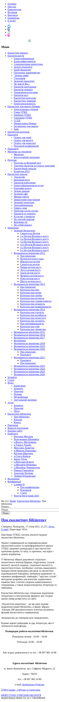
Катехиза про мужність (32, 304)
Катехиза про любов (31, 295)
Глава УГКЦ (20, 112)
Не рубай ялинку (23, 225)
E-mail (4, 529)
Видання (12, 12)
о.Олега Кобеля (22, 456)
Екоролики (20, 385)
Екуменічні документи (26, 126)
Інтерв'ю (12, 377)
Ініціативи (13, 227)
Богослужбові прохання (26, 157)
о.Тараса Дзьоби (22, 445)
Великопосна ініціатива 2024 (29, 368)
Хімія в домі (20, 208)
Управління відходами (26, 92)
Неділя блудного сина (32, 258)
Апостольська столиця (26, 109)
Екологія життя (16, 55)
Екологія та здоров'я (24, 213)
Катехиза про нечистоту (33, 318)
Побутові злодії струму (26, 211)
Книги (17, 422)
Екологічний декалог (25, 168)
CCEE (17, 120)
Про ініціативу (28, 256)
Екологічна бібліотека (19, 414)
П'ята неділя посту (30, 278)
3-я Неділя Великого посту (34, 242)
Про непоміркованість (32, 323)
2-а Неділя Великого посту (34, 239)
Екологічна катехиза (18, 132)
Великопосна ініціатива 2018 (29, 343)
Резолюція (25, 490)
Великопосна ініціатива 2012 (29, 253)
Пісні (17, 411)
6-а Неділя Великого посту (34, 250)
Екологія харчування (25, 86)
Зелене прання (21, 191)
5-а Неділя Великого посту (34, 247)
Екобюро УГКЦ (22, 115)
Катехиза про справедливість (35, 301)
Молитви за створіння (19, 151)
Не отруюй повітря (24, 219)
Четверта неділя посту (32, 275)
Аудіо (11, 402)
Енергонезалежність (25, 103)
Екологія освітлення (24, 182)
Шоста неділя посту (30, 281)
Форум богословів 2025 (26, 495)
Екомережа (13, 18)
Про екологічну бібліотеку (23, 520)
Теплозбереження (23, 205)
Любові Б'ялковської (25, 476)
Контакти (13, 15)
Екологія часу (21, 95)
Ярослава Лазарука (24, 447)
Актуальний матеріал (25, 399)
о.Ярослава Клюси (24, 462)
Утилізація (19, 78)
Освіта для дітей (22, 137)
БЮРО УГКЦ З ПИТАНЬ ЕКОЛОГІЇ (21, 695)
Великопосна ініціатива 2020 (29, 349)
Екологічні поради (17, 174)
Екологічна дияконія (25, 101)
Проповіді (13, 148)
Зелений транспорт (24, 81)
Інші (16, 129)
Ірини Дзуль (20, 459)
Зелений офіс (21, 194)
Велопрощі (20, 340)
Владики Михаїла (23, 436)
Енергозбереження (24, 58)
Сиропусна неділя (29, 264)
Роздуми (12, 160)
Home (13, 501)
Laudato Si (19, 484)
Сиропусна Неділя (30, 233)
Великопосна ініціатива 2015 (29, 332)
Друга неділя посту (30, 270)
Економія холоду (23, 188)
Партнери (13, 425)
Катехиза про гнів (29, 326)
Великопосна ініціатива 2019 (29, 346)
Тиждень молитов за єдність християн (34, 165)
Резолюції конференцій (26, 146)
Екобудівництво (22, 69)
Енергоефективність (25, 61)
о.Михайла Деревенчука (27, 467)
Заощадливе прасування (27, 199)
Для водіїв (19, 177)
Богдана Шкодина (23, 453)
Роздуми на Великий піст (27, 163)
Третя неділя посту (30, 273)
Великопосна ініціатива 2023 (29, 366)
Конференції (14, 481)
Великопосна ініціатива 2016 (29, 335)
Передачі (18, 391)
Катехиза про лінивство (33, 329)
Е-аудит (12, 20)
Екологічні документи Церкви (24, 106)
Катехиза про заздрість (32, 321)
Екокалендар (14, 9)
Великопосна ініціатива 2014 (29, 309)
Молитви (19, 154)
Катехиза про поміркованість (35, 306)
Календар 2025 (22, 171)
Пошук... (6, 506)
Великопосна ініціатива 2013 (29, 284)
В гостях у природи (24, 216)
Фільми (18, 394)
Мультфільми (21, 397)
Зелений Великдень (24, 230)
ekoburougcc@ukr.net (33, 684)
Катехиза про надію (30, 292)
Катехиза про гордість (32, 312)
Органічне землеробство (27, 72)
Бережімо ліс (21, 222)
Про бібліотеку (22, 416)
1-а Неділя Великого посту (34, 236)
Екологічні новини (18, 53)
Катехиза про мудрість (32, 298)
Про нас (12, 6)
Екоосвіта (13, 134)
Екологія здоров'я (23, 89)
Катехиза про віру (29, 289)
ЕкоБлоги (13, 433)
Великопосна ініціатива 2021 (29, 357)
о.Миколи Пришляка (25, 450)
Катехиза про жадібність (33, 315)
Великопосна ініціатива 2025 (29, 371)
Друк (51, 526)
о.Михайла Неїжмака (25, 464)
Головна (12, 4)
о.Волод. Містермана (25, 442)
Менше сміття (21, 196)
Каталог (18, 419)
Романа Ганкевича (24, 470)
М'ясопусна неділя (30, 261)
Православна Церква (25, 123)
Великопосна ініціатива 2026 (29, 374)
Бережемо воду (22, 179)
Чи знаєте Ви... (22, 84)
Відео (11, 383)
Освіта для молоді (23, 140)
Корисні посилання (18, 428)
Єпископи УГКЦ (23, 117)
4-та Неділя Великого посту (35, 244)
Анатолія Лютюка (23, 473)
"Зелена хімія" (21, 75)
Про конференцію (29, 487)
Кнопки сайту (15, 431)
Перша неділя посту (31, 267)
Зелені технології (23, 67)
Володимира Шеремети (26, 439)
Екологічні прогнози (25, 98)
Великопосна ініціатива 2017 (29, 337)
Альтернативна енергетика (28, 64)
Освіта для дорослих (25, 143)
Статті (11, 380)
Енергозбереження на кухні (29, 185)
